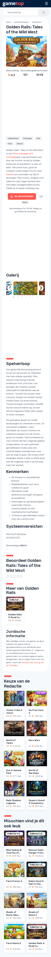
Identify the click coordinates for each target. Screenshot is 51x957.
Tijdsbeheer (37, 22)
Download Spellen (21, 22)
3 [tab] (21, 297)
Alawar (20, 143)
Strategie (27, 138)
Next (41, 288)
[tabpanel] (25, 288)
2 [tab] (17, 297)
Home (8, 22)
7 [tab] (37, 297)
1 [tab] (13, 297)
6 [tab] (33, 297)
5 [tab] (29, 297)
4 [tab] (25, 297)
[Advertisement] (25, 107)
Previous (10, 288)
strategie (11, 157)
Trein (10, 143)
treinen (10, 174)
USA (38, 138)
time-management (23, 153)
